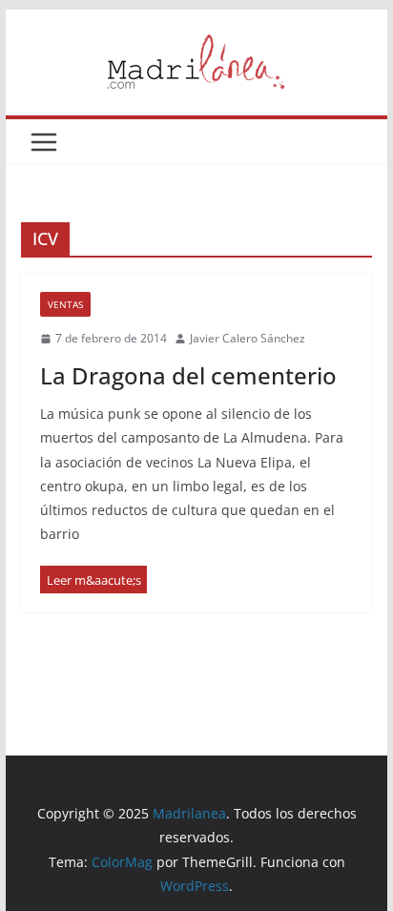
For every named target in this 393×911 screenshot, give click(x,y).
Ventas (65, 304)
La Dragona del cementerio (188, 375)
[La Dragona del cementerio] (93, 579)
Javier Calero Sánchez (247, 338)
